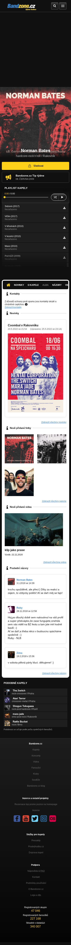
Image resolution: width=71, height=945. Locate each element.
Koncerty (36, 755)
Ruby (19, 607)
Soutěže (36, 780)
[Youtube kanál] (26, 818)
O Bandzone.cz (36, 889)
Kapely (36, 749)
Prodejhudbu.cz (36, 846)
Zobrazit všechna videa (54, 562)
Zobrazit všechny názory (54, 673)
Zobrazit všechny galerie (54, 501)
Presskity (35, 840)
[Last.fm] (52, 818)
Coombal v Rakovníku (23, 325)
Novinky (19, 285)
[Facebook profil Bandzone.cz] (17, 818)
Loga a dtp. (36, 895)
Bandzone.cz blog (36, 786)
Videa (36, 761)
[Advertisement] (35, 49)
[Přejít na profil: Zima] (11, 654)
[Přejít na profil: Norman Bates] (11, 581)
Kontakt (36, 877)
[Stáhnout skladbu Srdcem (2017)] (64, 208)
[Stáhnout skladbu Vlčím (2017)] (64, 218)
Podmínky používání (36, 883)
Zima (19, 653)
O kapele (33, 285)
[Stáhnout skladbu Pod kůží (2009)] (64, 257)
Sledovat (38, 165)
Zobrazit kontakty (13, 307)
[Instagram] (43, 818)
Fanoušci (36, 767)
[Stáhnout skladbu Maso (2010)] (64, 247)
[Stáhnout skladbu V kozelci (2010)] (64, 237)
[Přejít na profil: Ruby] (11, 609)
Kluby (36, 774)
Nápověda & (36, 871)
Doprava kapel (36, 852)
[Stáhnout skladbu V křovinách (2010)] (64, 227)
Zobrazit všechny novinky (53, 422)
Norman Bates (24, 579)
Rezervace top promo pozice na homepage (36, 804)
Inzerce (36, 810)
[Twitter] (34, 818)
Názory (57, 285)
